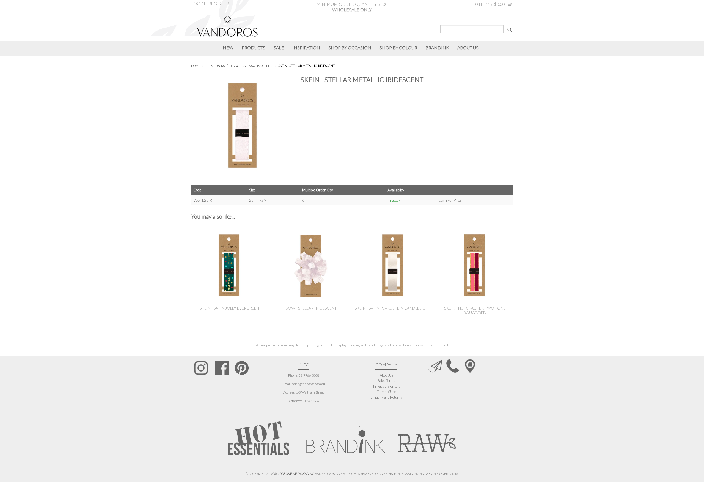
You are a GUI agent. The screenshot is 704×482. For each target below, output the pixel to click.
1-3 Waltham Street (310, 392)
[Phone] (453, 366)
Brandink (437, 47)
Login (198, 3)
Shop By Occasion (349, 47)
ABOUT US (468, 47)
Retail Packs (215, 65)
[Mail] (435, 366)
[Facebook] (221, 368)
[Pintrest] (242, 368)
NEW (228, 47)
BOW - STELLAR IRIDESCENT (311, 308)
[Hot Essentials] (258, 438)
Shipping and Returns (386, 397)
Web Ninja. (449, 473)
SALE (279, 47)
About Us (386, 375)
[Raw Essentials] (426, 436)
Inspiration (306, 47)
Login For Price (450, 200)
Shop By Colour (398, 47)
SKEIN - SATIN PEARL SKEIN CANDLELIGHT (393, 308)
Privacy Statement (386, 386)
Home (195, 65)
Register (218, 3)
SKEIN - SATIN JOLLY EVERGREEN (229, 308)
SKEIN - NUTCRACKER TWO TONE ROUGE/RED (474, 310)
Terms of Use (386, 391)
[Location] (470, 366)
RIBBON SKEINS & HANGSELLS (251, 65)
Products (253, 47)
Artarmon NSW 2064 (303, 401)
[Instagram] (201, 368)
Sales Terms (386, 380)
